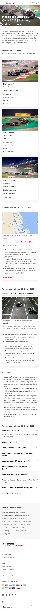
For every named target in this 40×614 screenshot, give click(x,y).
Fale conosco (7, 554)
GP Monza (5, 527)
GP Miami (5, 518)
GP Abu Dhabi (25, 524)
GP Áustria (16, 521)
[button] (2, 223)
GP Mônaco (22, 518)
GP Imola (13, 518)
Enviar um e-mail (8, 557)
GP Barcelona (6, 521)
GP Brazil (24, 527)
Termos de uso (6, 573)
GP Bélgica (14, 524)
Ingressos (24, 3)
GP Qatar (20, 27)
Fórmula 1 (12, 27)
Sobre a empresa (7, 566)
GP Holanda (14, 527)
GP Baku (26, 515)
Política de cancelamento (10, 576)
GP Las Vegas (6, 531)
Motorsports (5, 27)
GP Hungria (5, 524)
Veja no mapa (7, 277)
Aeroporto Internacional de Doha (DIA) (18, 242)
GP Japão (16, 531)
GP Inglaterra (26, 521)
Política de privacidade (9, 570)
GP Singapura (6, 534)
